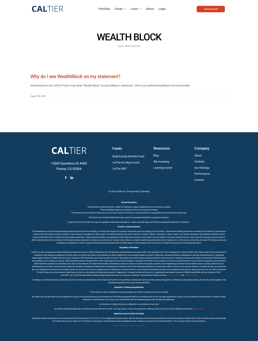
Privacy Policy (133, 191)
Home (120, 46)
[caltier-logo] (47, 4)
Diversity (145, 191)
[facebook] (65, 177)
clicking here (198, 309)
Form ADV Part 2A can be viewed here (129, 326)
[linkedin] (71, 177)
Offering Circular (174, 275)
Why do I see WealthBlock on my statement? (75, 76)
